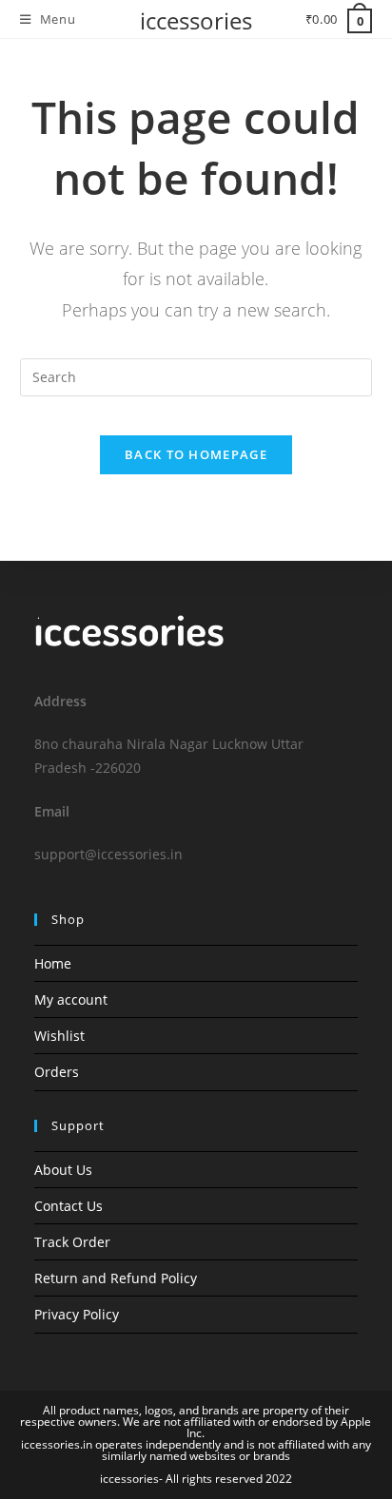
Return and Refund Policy (115, 1278)
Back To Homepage (196, 454)
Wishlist (59, 1036)
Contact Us (68, 1206)
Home (52, 963)
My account (71, 999)
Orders (56, 1072)
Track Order (72, 1242)
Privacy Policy (76, 1314)
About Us (63, 1170)
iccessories (196, 20)
